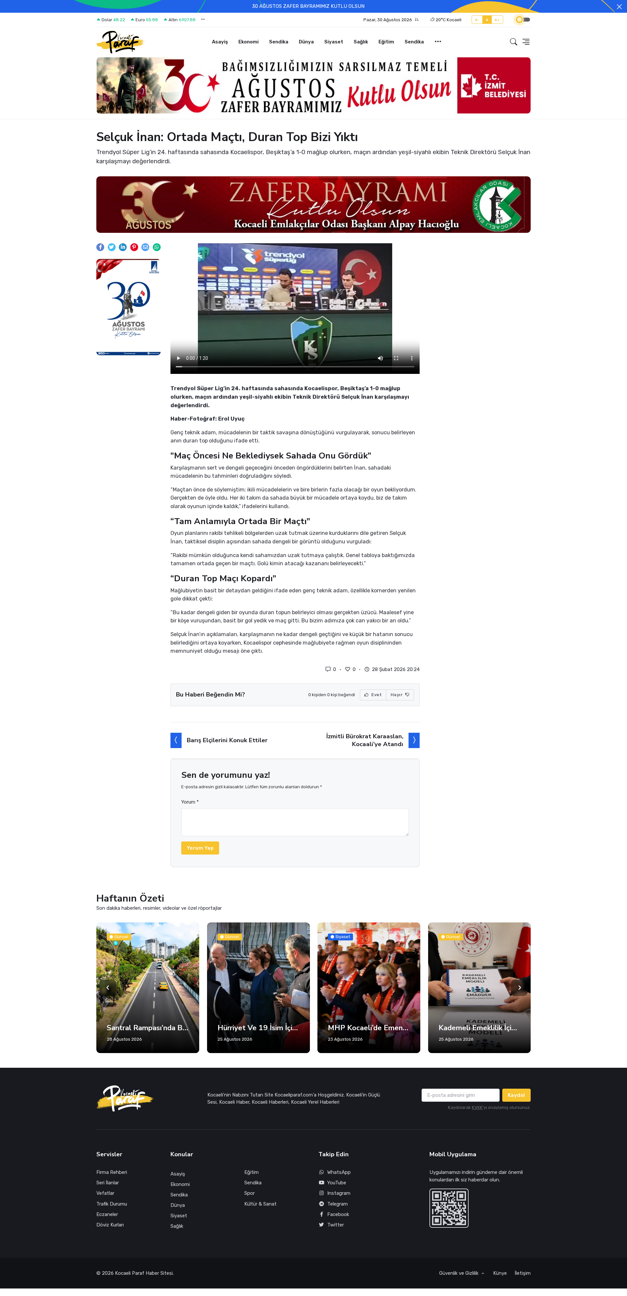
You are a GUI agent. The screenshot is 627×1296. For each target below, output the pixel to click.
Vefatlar (105, 1206)
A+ (497, 20)
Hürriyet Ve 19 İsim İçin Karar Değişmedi (148, 1041)
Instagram (338, 1206)
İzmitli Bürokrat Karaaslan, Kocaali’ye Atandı (364, 753)
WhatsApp (339, 1186)
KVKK (477, 1120)
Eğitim (386, 42)
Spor (249, 1206)
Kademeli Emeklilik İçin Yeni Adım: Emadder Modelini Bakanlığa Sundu (369, 1041)
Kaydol (516, 1109)
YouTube (336, 1196)
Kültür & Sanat (260, 1217)
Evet (376, 708)
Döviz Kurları (110, 1238)
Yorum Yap (200, 861)
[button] (391, 19)
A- (477, 20)
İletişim (523, 1286)
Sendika (278, 42)
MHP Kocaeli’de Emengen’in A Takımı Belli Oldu (258, 1041)
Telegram (337, 1217)
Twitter (335, 1238)
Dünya (306, 42)
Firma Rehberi (111, 1186)
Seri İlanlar (107, 1196)
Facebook (338, 1228)
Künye (500, 1286)
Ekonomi (248, 42)
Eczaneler (107, 1228)
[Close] (619, 6)
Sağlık (361, 42)
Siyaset (333, 42)
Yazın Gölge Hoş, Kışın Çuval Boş (480, 1041)
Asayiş (220, 42)
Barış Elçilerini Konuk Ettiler (227, 753)
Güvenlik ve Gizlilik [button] (459, 1286)
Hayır (397, 708)
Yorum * (190, 815)
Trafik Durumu (111, 1217)
